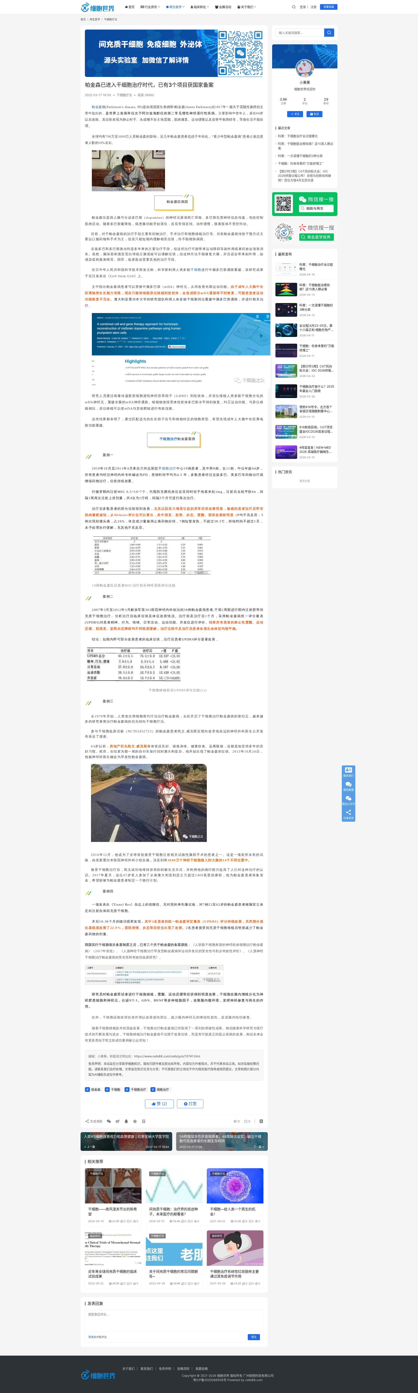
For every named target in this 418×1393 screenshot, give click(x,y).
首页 (131, 7)
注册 (313, 7)
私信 (316, 114)
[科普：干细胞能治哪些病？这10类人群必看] (286, 290)
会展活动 (225, 7)
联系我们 (147, 1368)
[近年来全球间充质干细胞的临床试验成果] (113, 1248)
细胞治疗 (169, 468)
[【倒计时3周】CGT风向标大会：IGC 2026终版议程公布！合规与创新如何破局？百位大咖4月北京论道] (286, 371)
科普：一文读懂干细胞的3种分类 (300, 156)
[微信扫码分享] (109, 1121)
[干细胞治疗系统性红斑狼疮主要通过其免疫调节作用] (235, 1248)
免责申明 (165, 1368)
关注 (297, 114)
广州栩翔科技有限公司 (258, 1375)
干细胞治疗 (169, 439)
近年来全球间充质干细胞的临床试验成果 (112, 1273)
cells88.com (254, 1380)
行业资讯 (151, 7)
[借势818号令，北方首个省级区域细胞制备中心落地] (286, 411)
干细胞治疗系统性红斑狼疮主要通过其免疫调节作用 (234, 1273)
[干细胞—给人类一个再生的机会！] (235, 1185)
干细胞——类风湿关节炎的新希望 (112, 1211)
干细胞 (195, 270)
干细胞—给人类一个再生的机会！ (232, 1211)
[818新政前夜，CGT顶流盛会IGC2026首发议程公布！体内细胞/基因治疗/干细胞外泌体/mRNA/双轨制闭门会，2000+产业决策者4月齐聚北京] (286, 432)
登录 (303, 7)
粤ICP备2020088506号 (209, 1380)
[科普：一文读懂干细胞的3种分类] (286, 310)
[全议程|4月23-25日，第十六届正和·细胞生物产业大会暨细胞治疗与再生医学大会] (286, 330)
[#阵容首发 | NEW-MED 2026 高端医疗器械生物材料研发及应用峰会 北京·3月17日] (286, 452)
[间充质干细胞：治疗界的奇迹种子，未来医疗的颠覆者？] (174, 1185)
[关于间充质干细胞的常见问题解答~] (174, 1248)
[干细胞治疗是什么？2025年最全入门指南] (286, 391)
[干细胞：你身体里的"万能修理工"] (286, 350)
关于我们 (247, 7)
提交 (253, 1337)
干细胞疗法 (124, 95)
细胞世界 (223, 1375)
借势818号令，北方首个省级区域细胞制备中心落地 (316, 411)
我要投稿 (329, 6)
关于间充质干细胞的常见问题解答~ (173, 1273)
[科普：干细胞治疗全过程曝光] (286, 269)
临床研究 (95, 1236)
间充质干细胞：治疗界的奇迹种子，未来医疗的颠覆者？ (173, 1211)
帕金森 (97, 107)
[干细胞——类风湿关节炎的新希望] (113, 1185)
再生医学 (175, 7)
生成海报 (95, 1121)
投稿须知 (183, 1368)
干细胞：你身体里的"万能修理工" (300, 163)
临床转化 (200, 7)
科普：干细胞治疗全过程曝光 (298, 136)
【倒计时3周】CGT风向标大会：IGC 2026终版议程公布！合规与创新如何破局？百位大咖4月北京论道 (304, 175)
